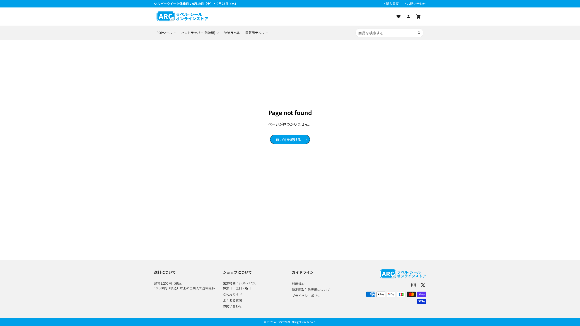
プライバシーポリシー (308, 295)
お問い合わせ (416, 4)
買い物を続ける (288, 139)
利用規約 (298, 283)
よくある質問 (232, 300)
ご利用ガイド (232, 294)
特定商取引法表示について (311, 289)
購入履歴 (392, 4)
